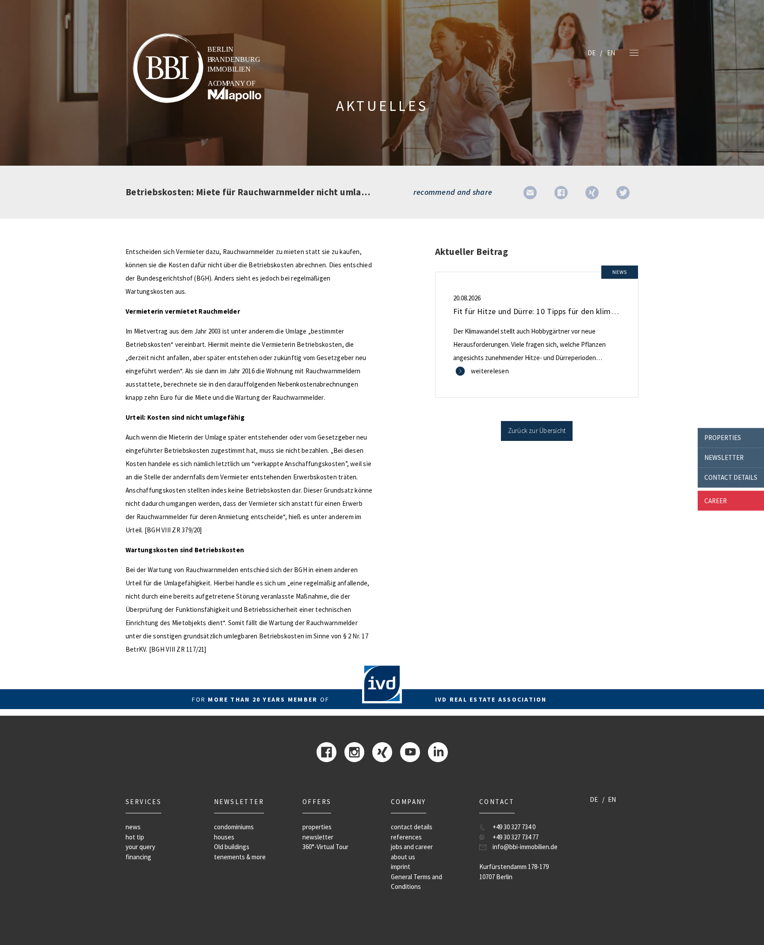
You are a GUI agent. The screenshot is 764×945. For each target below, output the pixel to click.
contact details (730, 477)
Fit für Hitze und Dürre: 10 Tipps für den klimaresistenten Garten (567, 311)
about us (403, 857)
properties (722, 437)
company (408, 801)
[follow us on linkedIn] (438, 751)
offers (316, 801)
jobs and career (412, 847)
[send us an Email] (530, 192)
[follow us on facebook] (326, 751)
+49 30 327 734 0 (514, 827)
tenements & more (240, 857)
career (715, 500)
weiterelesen (490, 371)
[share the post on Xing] (592, 192)
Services (143, 801)
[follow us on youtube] (410, 751)
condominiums (234, 827)
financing (138, 857)
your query (140, 847)
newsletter (724, 457)
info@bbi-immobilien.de (525, 847)
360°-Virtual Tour (325, 847)
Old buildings (231, 847)
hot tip (135, 837)
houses (224, 837)
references (406, 837)
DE (592, 53)
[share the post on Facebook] (561, 192)
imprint (400, 866)
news (133, 827)
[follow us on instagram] (354, 751)
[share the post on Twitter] (623, 192)
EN (611, 53)
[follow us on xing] (382, 751)
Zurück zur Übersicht (537, 430)
